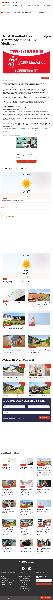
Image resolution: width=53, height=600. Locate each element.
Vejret (48, 5)
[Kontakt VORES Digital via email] (29, 568)
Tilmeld (26, 161)
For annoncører (5, 578)
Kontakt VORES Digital (6, 582)
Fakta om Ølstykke (23, 582)
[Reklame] (26, 142)
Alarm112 (4, 5)
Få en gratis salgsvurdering (25, 588)
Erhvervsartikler (22, 584)
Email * (29, 404)
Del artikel (44, 77)
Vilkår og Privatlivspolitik (7, 580)
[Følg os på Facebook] (23, 568)
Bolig (9, 5)
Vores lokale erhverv (24, 578)
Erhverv (15, 5)
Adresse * (5, 410)
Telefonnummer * (7, 404)
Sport (43, 5)
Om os (2, 576)
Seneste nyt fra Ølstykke (24, 576)
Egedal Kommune (23, 586)
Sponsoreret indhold (24, 590)
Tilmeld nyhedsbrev (45, 597)
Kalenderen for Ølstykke (24, 580)
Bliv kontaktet (44, 418)
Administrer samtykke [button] (6, 584)
